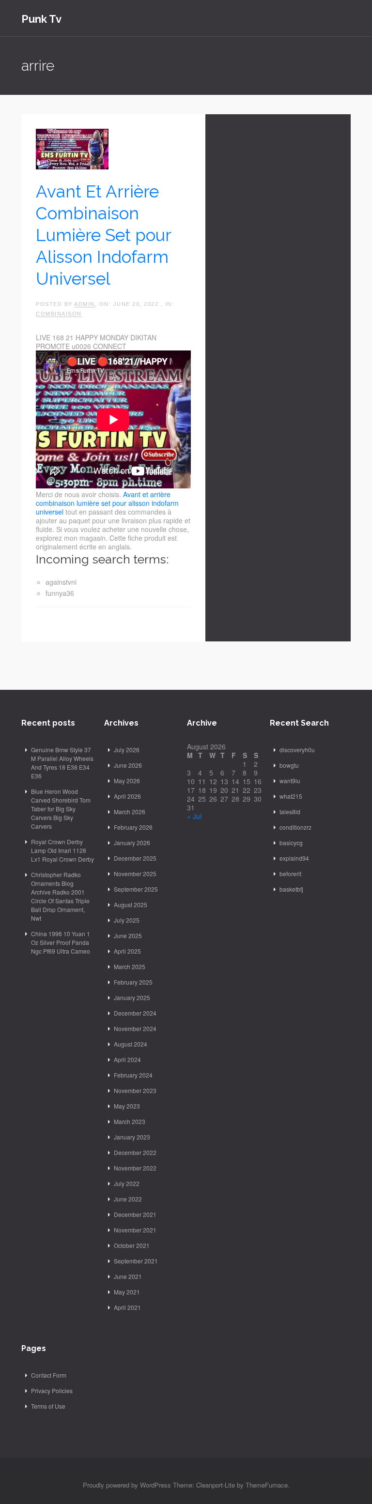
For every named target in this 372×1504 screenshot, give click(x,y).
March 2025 (129, 966)
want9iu (289, 780)
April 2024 (127, 1059)
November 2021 (135, 1230)
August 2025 (130, 904)
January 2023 (132, 1137)
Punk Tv (41, 19)
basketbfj (291, 889)
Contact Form (48, 1375)
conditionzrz (295, 827)
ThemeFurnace (267, 1484)
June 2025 (128, 935)
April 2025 (127, 951)
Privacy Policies (52, 1390)
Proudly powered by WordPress (127, 1484)
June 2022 (128, 1199)
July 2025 (127, 920)
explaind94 (294, 858)
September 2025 (136, 889)
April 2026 (127, 796)
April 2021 (127, 1307)
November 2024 (135, 1028)
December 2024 (135, 1013)
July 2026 (127, 749)
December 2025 (135, 858)
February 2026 (133, 827)
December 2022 (135, 1152)
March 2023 (129, 1121)
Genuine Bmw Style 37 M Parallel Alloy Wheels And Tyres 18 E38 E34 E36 (62, 762)
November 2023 (135, 1090)
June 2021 (128, 1276)
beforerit (290, 873)
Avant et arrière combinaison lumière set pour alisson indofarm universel (107, 503)
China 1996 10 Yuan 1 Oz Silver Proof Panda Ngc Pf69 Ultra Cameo (60, 942)
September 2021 (136, 1261)
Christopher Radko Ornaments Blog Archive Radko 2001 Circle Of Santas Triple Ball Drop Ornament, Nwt (60, 896)
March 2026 (129, 811)
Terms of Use (48, 1406)
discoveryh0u (297, 749)
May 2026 (127, 780)
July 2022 (127, 1183)
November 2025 (135, 873)
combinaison (59, 314)
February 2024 (133, 1075)
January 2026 (132, 842)
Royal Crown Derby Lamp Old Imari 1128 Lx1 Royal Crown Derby (62, 850)
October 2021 (132, 1245)
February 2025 (133, 982)
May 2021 (127, 1292)
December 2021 (135, 1214)
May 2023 (127, 1106)
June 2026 (128, 765)
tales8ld (289, 811)
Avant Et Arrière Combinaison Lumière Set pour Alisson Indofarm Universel (103, 235)
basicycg (291, 842)
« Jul (194, 816)
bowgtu (289, 765)
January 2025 (132, 997)
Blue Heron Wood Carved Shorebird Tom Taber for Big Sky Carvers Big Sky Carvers (61, 808)
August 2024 (130, 1044)
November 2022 (135, 1168)
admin (84, 304)
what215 (290, 796)
